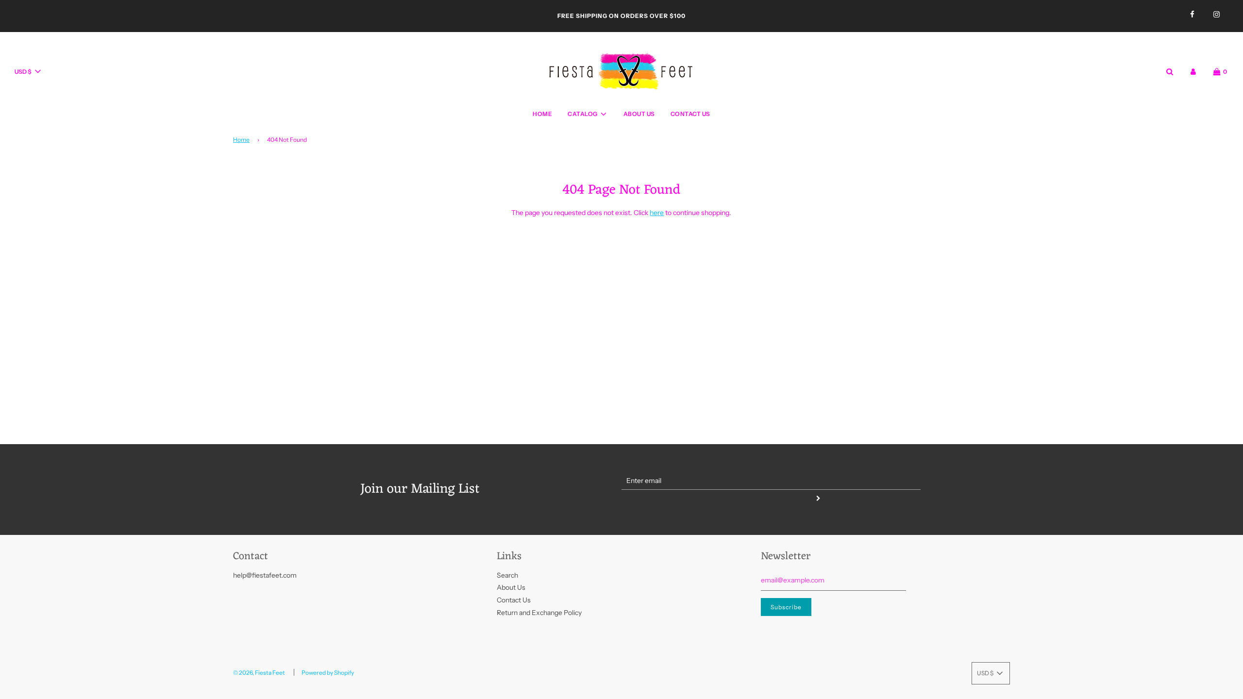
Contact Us (690, 113)
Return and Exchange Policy (539, 612)
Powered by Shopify (328, 672)
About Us (639, 113)
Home (542, 113)
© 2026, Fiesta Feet (259, 672)
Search (507, 575)
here (657, 212)
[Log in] (1193, 71)
